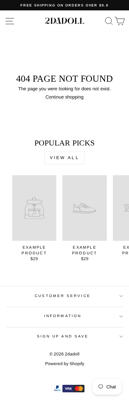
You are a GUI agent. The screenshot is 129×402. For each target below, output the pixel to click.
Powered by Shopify (64, 363)
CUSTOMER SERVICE (62, 296)
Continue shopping (64, 97)
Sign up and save (63, 336)
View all (65, 157)
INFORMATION (62, 316)
